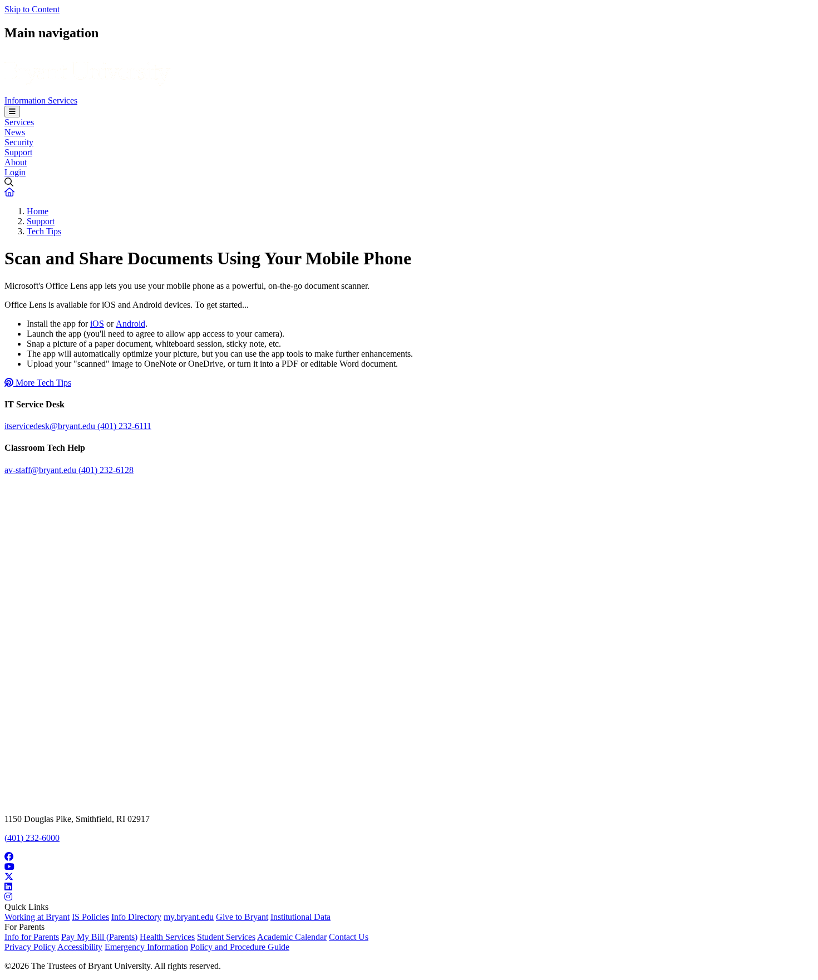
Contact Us (348, 937)
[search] (409, 183)
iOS (97, 323)
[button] (9, 192)
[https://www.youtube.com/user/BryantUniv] (409, 867)
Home (37, 211)
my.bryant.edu (189, 917)
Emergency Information (146, 947)
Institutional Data (300, 917)
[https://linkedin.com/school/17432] (409, 887)
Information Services (40, 100)
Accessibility (79, 947)
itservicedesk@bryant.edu (50, 426)
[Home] (87, 90)
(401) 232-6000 (32, 838)
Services (19, 122)
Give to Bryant (242, 917)
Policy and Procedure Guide (239, 947)
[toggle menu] (12, 111)
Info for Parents (31, 937)
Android (130, 323)
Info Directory (136, 917)
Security (18, 142)
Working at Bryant (37, 917)
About (15, 162)
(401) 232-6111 (124, 426)
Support (18, 152)
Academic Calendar (292, 937)
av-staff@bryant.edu (41, 470)
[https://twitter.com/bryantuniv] (409, 877)
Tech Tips (44, 231)
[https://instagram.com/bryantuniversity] (409, 897)
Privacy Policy (30, 947)
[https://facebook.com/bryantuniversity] (409, 857)
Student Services (226, 937)
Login (15, 172)
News (14, 132)
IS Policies (90, 917)
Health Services (167, 937)
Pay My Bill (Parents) (99, 937)
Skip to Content (32, 9)
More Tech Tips (42, 382)
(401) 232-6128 (106, 470)
